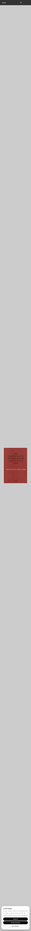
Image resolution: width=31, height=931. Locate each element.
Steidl (4, 2)
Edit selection (15, 926)
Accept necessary (15, 922)
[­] (26, 2)
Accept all (15, 919)
